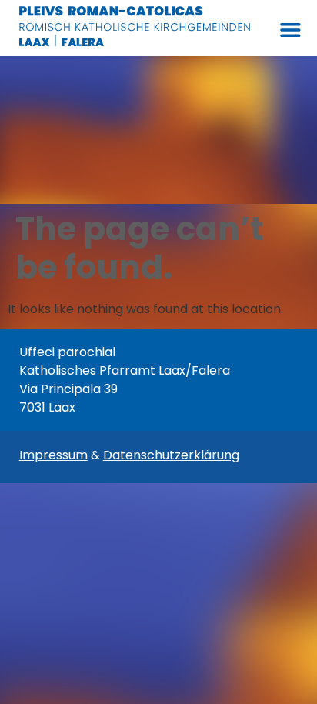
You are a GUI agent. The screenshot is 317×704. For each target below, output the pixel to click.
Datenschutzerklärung (171, 455)
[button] (290, 30)
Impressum (53, 455)
